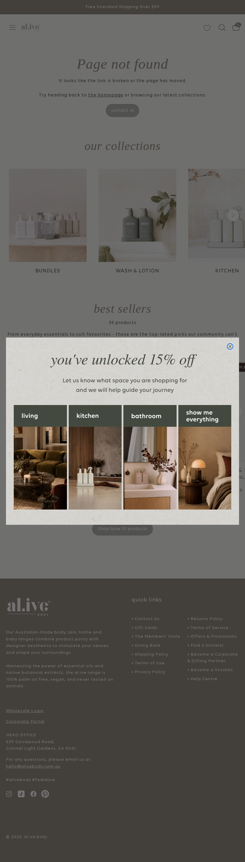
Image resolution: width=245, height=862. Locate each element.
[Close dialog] (230, 346)
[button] (40, 457)
